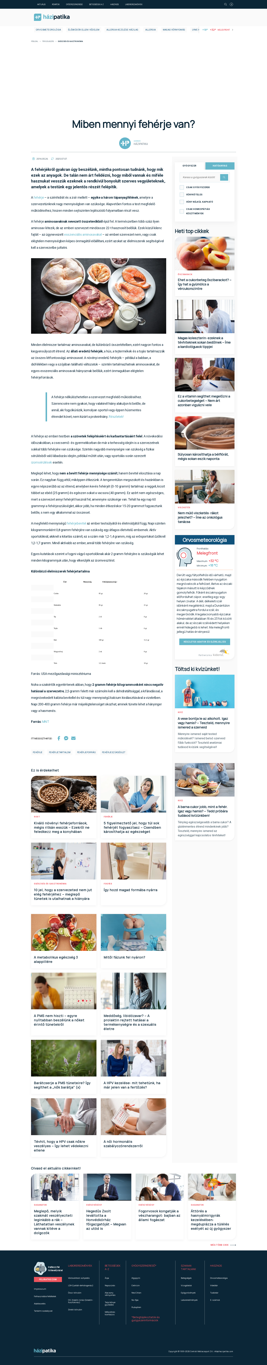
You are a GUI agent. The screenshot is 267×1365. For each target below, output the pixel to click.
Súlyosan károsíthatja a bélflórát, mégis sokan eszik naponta (203, 456)
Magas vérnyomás (174, 30)
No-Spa (135, 1300)
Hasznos (114, 4)
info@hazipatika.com (223, 1351)
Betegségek (186, 1278)
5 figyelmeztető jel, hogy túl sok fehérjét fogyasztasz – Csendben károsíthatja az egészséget (132, 827)
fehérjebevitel (76, 523)
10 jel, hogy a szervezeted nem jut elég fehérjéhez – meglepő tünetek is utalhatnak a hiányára (63, 894)
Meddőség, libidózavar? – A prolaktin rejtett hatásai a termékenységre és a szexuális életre (130, 1022)
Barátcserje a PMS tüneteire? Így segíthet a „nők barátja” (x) (62, 1085)
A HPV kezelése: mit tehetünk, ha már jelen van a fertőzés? (132, 1085)
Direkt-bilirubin (75, 1309)
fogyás (108, 884)
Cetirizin (136, 1285)
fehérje (39, 197)
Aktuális (41, 4)
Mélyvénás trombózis (110, 1313)
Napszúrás (110, 1285)
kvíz (180, 712)
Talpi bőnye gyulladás (110, 1303)
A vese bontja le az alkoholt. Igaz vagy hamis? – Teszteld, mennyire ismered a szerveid (204, 722)
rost (37, 817)
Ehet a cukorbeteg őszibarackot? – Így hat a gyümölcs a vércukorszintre (204, 284)
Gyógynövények (188, 1292)
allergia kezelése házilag (122, 30)
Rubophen (136, 1307)
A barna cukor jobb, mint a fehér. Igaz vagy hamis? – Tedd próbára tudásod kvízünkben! (203, 811)
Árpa (107, 1278)
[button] (81, 1267)
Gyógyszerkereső (74, 4)
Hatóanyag (220, 165)
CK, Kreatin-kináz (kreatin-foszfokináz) (80, 1301)
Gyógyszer (190, 165)
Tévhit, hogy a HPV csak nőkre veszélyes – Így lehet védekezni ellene (61, 1145)
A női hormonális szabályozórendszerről (123, 1143)
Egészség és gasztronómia (50, 884)
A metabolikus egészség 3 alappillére (56, 959)
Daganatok (40, 1205)
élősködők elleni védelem (84, 30)
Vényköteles (194, 194)
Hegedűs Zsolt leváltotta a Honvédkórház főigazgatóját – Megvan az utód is (106, 1220)
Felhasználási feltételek (45, 1296)
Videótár (214, 1285)
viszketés (184, 507)
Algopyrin (136, 1278)
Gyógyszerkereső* (144, 1265)
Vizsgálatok (186, 1285)
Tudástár (214, 1292)
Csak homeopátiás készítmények (198, 211)
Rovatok (56, 4)
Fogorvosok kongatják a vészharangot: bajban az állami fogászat (160, 1215)
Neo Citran (136, 1292)
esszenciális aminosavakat (83, 234)
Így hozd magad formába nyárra (130, 890)
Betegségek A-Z (96, 4)
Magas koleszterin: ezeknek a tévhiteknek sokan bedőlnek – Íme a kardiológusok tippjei (204, 342)
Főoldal (34, 41)
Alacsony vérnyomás (110, 1293)
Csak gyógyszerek (198, 187)
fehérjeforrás (86, 752)
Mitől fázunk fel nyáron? (124, 957)
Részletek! (116, 417)
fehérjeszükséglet (114, 752)
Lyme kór (197, 30)
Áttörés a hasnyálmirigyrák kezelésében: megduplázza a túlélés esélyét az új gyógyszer (211, 1220)
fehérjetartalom (60, 752)
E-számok (215, 1300)
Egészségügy (94, 1205)
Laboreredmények (133, 4)
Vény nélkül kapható (199, 202)
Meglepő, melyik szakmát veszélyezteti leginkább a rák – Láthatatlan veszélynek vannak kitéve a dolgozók (54, 1222)
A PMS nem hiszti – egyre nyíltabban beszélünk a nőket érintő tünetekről (59, 1020)
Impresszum (40, 1288)
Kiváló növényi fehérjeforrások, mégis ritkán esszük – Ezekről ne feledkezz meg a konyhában (62, 827)
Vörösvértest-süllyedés (79, 1278)
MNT (45, 722)
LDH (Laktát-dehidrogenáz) (80, 1285)
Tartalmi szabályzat (43, 1310)
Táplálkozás (48, 41)
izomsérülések (41, 462)
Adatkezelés (39, 1303)
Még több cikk (219, 1245)
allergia (150, 30)
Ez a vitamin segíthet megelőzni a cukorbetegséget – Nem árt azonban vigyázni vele (204, 400)
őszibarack (185, 274)
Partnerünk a (205, 655)
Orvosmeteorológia (48, 30)
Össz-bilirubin (74, 1292)
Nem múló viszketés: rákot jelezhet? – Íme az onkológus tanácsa (200, 517)
